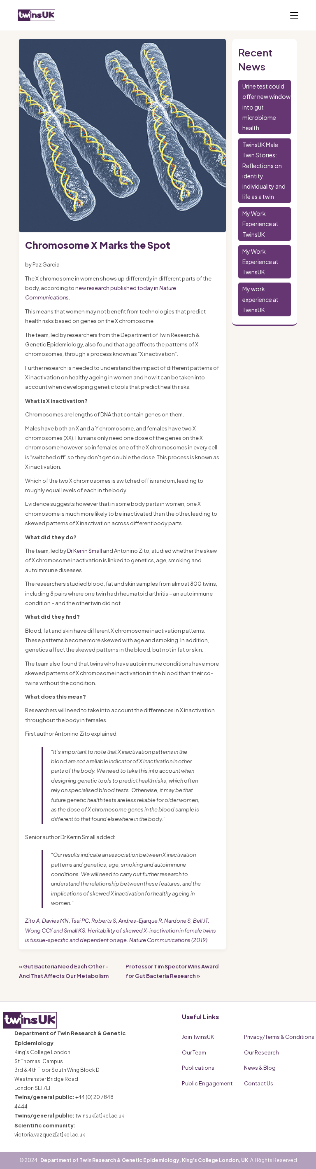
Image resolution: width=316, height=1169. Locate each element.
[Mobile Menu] (294, 15)
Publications (198, 1067)
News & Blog (260, 1067)
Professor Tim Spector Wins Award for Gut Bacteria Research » (171, 971)
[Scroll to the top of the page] (299, 1152)
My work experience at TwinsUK (260, 299)
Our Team (194, 1052)
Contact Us (258, 1083)
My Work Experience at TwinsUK (260, 224)
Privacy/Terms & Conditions (279, 1036)
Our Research (261, 1052)
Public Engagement (207, 1083)
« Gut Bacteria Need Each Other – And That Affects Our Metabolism (64, 971)
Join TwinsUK (198, 1036)
